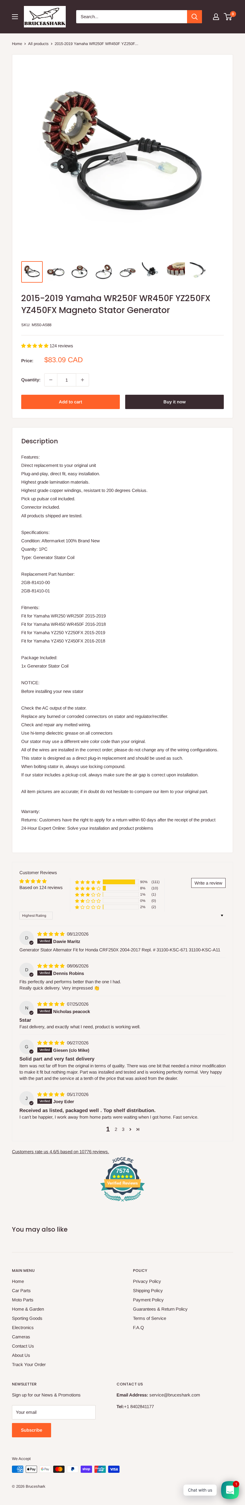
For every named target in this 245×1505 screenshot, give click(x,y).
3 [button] (123, 1129)
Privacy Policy (147, 1281)
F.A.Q (138, 1327)
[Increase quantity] (82, 380)
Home (17, 43)
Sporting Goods (27, 1318)
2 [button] (116, 1129)
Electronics (23, 1327)
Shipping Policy (148, 1290)
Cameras (21, 1336)
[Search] (194, 16)
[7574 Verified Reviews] (122, 1202)
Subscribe (31, 1430)
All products (38, 43)
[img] (51, 933)
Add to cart (70, 401)
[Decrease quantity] (51, 380)
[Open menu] (15, 16)
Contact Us (23, 1345)
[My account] (216, 16)
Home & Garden (28, 1309)
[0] (228, 16)
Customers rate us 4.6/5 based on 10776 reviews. (60, 1151)
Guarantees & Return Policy (160, 1309)
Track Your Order (29, 1364)
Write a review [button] (208, 882)
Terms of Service (149, 1318)
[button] (35, 345)
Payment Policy (148, 1299)
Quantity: (31, 379)
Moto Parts (22, 1299)
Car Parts (21, 1290)
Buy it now (174, 401)
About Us (21, 1355)
